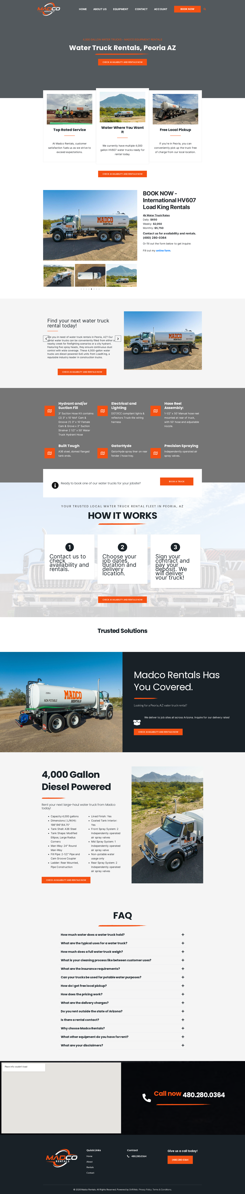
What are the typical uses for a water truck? (94, 943)
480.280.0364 (204, 1094)
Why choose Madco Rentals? (83, 1028)
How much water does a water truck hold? (93, 935)
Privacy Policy (145, 1189)
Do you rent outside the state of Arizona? (91, 1011)
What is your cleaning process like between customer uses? (106, 960)
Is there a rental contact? (80, 1020)
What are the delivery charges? (85, 1003)
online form (163, 250)
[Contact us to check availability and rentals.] (69, 557)
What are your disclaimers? (82, 1045)
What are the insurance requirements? (90, 969)
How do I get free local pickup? (84, 986)
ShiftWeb (133, 1189)
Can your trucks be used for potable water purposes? (101, 977)
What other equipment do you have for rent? (94, 1037)
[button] (187, 9)
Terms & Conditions (162, 1189)
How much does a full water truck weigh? (92, 952)
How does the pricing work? (81, 994)
